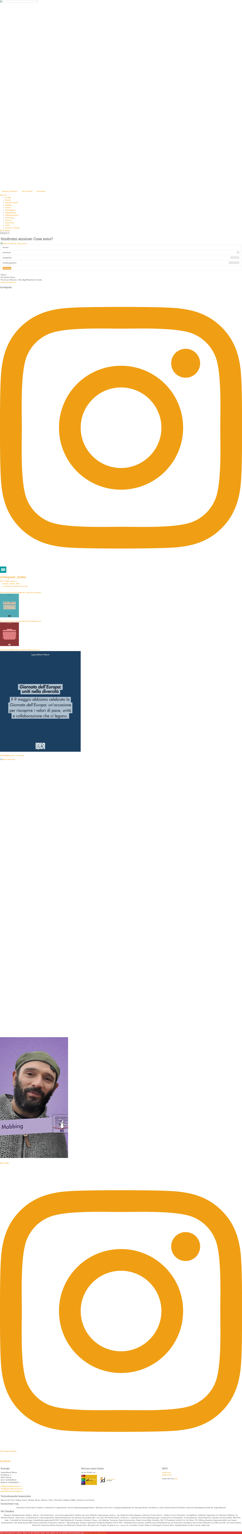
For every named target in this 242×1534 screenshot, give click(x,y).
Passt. (86, 1533)
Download (6, 268)
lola (176, 1479)
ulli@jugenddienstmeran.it (11, 1486)
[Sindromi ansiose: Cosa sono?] (14, 243)
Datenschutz (167, 1475)
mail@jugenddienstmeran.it (11, 1489)
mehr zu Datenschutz (97, 1533)
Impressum (166, 1472)
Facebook (5, 1461)
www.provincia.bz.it (8, 282)
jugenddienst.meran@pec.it (12, 1491)
